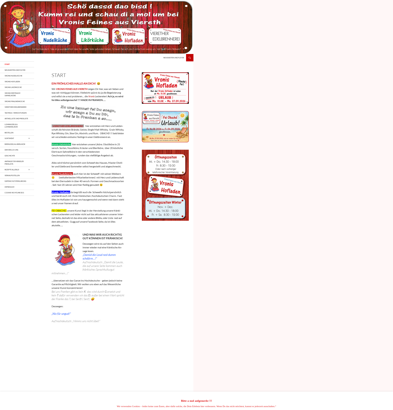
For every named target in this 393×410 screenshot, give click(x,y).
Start (7, 64)
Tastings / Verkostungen (16, 113)
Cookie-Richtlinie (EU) (14, 193)
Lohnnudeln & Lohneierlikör (11, 125)
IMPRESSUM (9, 187)
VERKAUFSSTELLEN (12, 175)
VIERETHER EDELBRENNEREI (15, 107)
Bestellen (9, 133)
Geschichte (10, 156)
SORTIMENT (9, 138)
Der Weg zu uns (11, 150)
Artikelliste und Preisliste (16, 118)
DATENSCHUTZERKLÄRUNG (15, 181)
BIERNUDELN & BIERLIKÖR (15, 144)
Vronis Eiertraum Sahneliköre (12, 94)
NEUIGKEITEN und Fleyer (173, 58)
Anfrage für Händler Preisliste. (14, 162)
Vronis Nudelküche (13, 76)
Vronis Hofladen (12, 82)
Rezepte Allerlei (12, 170)
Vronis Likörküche (13, 87)
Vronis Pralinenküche (15, 101)
